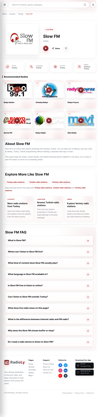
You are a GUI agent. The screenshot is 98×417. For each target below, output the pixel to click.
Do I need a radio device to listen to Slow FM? (31, 342)
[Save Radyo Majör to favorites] (37, 114)
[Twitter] (66, 365)
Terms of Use (48, 370)
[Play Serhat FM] (17, 120)
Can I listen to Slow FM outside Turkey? (28, 297)
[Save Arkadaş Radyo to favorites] (37, 83)
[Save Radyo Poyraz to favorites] (69, 83)
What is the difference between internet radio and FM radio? (38, 319)
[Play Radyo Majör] (49, 120)
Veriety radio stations (61, 182)
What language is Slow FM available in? (28, 274)
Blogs (31, 375)
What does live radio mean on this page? (28, 308)
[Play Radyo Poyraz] (81, 90)
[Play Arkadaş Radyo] (49, 90)
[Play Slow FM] (45, 48)
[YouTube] (60, 376)
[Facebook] (60, 365)
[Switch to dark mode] (93, 4)
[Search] (85, 5)
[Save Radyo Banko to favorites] (5, 83)
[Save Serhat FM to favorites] (5, 114)
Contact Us (47, 373)
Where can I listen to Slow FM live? (25, 251)
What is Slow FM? (17, 240)
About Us (46, 367)
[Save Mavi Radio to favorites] (69, 114)
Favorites (32, 370)
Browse (31, 367)
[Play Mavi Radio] (81, 120)
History (31, 373)
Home (4, 14)
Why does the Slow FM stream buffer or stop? (31, 330)
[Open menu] (4, 4)
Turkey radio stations (15, 182)
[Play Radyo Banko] (17, 90)
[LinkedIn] (66, 370)
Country (12, 14)
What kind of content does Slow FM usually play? (33, 263)
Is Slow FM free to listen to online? (25, 285)
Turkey (20, 14)
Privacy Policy (48, 364)
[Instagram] (60, 370)
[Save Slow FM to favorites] (66, 48)
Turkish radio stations (38, 182)
